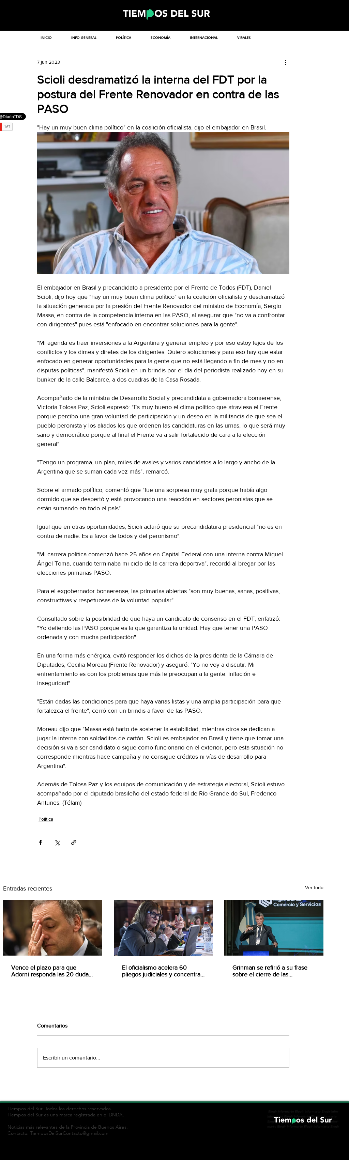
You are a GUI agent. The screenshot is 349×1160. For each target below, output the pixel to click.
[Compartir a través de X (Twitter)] (57, 842)
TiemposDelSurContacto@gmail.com (69, 1133)
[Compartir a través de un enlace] (74, 842)
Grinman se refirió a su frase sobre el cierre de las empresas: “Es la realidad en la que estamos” (273, 971)
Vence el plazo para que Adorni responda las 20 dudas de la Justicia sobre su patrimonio (51, 971)
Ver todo (314, 887)
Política (46, 819)
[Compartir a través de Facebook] (40, 842)
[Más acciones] (285, 62)
